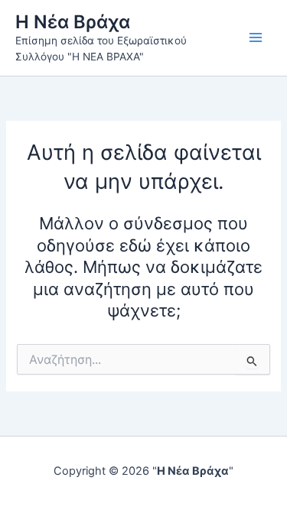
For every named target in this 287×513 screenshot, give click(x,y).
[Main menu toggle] (256, 37)
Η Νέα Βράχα (72, 22)
